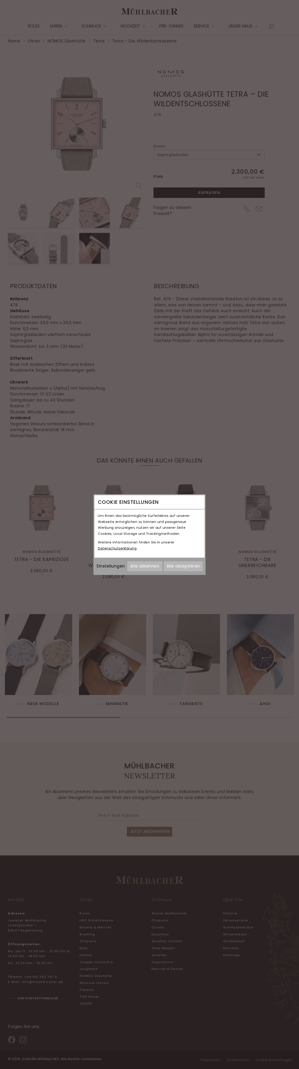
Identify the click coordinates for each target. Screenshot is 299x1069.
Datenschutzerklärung (117, 548)
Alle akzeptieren (183, 566)
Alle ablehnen (144, 566)
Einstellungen (111, 566)
